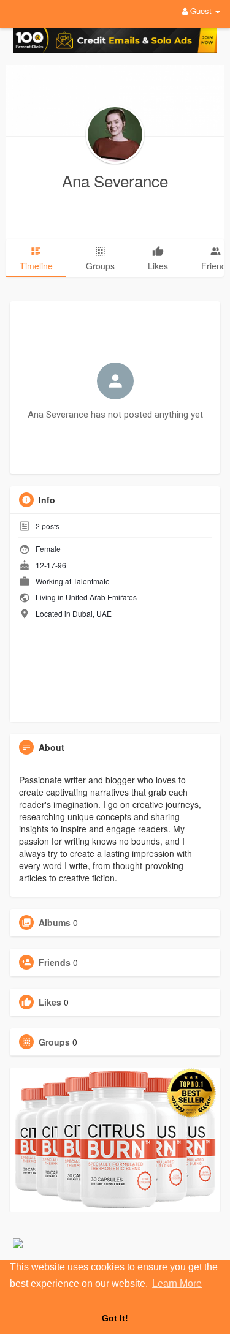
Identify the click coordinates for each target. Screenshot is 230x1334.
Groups (54, 1042)
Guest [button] (201, 11)
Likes (50, 1002)
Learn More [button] (177, 1283)
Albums (55, 922)
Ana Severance (115, 180)
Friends (55, 962)
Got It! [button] (115, 1318)
